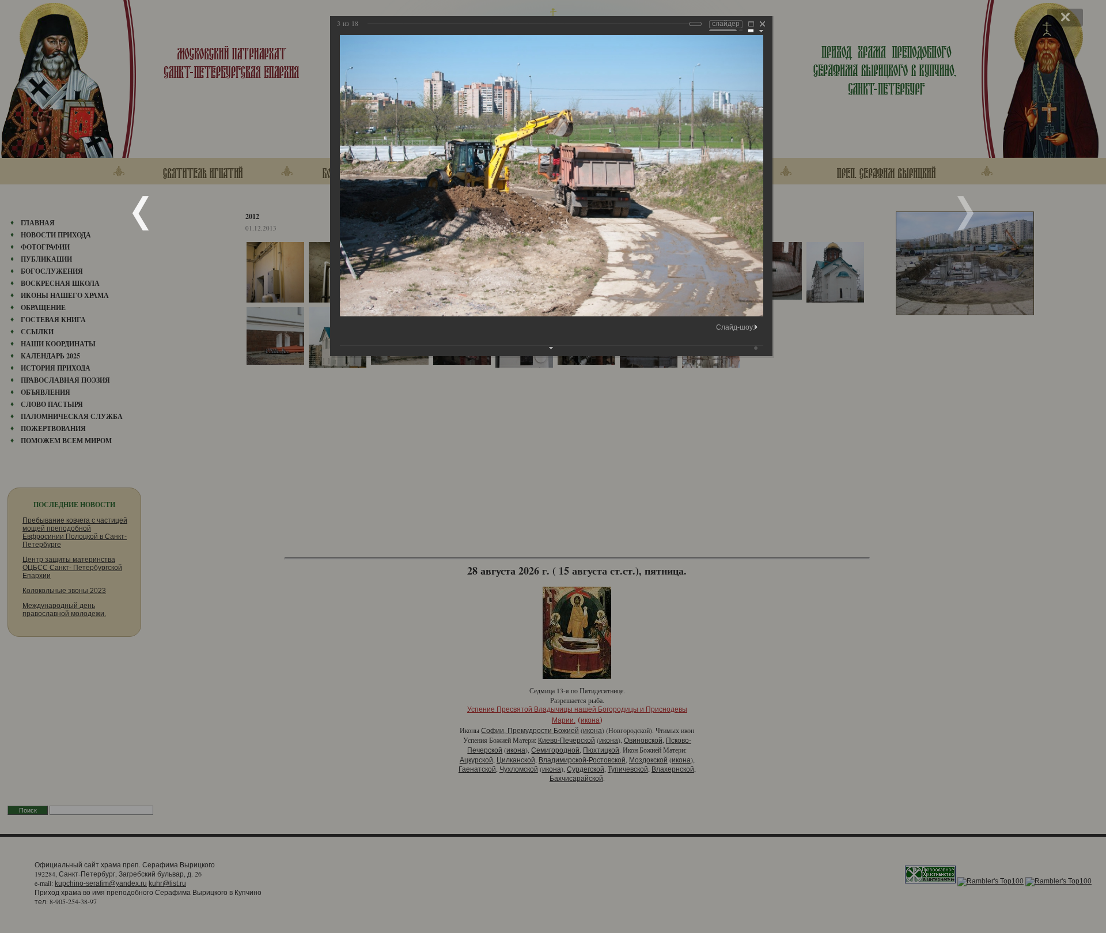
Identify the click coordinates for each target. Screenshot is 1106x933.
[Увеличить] (751, 25)
